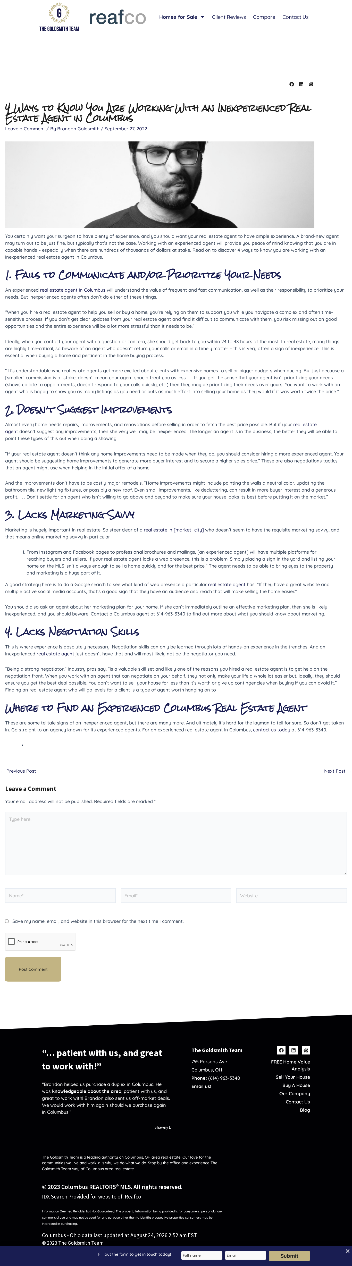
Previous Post (18, 771)
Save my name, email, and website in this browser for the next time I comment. (98, 921)
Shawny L (163, 1127)
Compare (264, 17)
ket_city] (194, 530)
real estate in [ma (163, 530)
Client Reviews (229, 17)
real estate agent (227, 584)
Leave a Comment (25, 129)
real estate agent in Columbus (73, 290)
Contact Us (295, 17)
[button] (347, 1251)
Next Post (337, 771)
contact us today (271, 730)
